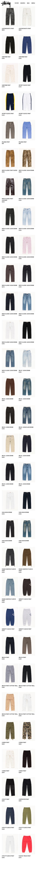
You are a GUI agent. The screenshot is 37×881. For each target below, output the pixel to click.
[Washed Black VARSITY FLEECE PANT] (27, 587)
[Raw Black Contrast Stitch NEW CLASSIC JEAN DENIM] (10, 245)
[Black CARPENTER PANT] (27, 787)
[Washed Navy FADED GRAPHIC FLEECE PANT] (10, 587)
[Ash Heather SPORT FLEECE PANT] (27, 101)
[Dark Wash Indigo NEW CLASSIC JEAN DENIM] (27, 187)
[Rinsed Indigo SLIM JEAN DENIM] (27, 500)
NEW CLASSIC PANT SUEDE (9, 170)
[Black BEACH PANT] (10, 645)
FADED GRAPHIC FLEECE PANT (9, 569)
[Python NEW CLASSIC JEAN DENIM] (10, 217)
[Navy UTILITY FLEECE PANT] (10, 816)
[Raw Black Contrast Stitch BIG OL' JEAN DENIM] (10, 415)
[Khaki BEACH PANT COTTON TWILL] (10, 702)
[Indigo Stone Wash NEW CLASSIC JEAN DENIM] (27, 302)
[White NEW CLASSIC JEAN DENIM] (10, 330)
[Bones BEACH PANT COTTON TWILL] (10, 674)
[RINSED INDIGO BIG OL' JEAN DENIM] (27, 443)
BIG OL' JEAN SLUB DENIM (26, 427)
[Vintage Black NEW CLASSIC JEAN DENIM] (27, 273)
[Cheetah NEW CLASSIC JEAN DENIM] (27, 158)
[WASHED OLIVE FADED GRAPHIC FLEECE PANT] (27, 557)
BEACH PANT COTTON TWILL (10, 685)
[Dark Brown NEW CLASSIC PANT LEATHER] (10, 187)
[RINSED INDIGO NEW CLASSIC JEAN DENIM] (10, 302)
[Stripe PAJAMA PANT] (27, 130)
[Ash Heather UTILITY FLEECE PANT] (10, 844)
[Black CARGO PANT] (27, 759)
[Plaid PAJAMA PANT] (10, 130)
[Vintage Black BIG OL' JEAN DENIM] (10, 472)
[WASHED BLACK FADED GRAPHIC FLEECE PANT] (10, 557)
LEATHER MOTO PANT (8, 28)
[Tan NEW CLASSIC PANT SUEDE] (10, 158)
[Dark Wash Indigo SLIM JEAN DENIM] (27, 529)
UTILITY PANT (5, 799)
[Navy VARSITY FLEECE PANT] (10, 617)
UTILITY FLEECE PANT (8, 827)
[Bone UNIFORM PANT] (10, 73)
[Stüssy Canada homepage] (5, 4)
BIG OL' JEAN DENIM (24, 370)
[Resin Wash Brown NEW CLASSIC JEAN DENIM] (10, 273)
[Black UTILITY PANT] (10, 787)
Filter (16, 3)
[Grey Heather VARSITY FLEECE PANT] (27, 617)
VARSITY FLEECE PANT (25, 599)
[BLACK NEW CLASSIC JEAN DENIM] (27, 330)
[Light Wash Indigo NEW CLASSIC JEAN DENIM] (27, 217)
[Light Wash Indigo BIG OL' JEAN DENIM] (27, 358)
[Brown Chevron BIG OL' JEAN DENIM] (10, 387)
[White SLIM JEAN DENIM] (10, 500)
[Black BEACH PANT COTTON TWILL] (27, 674)
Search (22, 3)
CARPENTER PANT (24, 799)
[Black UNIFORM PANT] (10, 45)
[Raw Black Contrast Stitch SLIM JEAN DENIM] (10, 529)
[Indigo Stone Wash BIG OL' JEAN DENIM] (27, 472)
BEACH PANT (5, 657)
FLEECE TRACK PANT (25, 856)
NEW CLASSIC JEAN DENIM (26, 170)
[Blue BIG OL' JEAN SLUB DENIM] (27, 415)
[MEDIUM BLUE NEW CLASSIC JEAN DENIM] (10, 358)
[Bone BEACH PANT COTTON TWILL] (27, 702)
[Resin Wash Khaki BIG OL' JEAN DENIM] (10, 443)
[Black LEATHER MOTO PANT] (10, 16)
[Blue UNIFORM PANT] (27, 45)
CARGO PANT (5, 742)
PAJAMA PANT (6, 142)
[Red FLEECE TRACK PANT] (27, 844)
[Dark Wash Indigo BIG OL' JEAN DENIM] (27, 387)
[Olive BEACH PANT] (27, 645)
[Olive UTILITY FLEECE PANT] (27, 816)
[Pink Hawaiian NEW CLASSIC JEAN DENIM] (27, 245)
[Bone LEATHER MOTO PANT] (27, 16)
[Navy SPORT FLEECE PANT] (10, 101)
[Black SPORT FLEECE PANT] (27, 73)
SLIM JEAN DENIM (7, 512)
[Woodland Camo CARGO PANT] (27, 730)
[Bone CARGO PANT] (10, 759)
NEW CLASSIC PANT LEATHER (7, 199)
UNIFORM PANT (6, 57)
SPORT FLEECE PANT (25, 85)
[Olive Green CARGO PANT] (10, 730)
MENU (33, 3)
